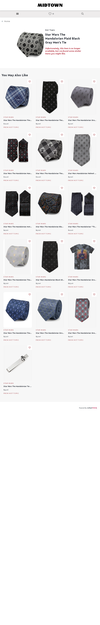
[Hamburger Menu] (17, 14)
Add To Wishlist (29, 81)
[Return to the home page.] (50, 5)
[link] (50, 13)
